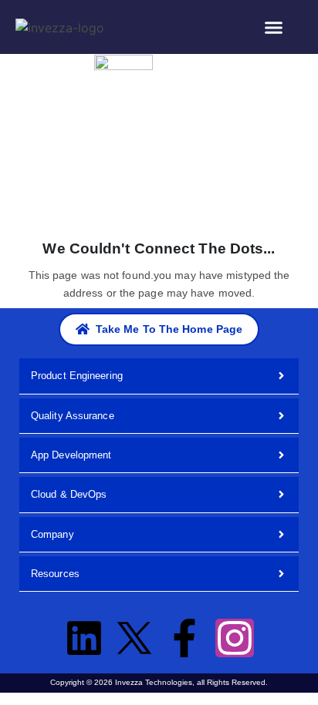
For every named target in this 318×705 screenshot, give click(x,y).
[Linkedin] (84, 638)
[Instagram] (234, 638)
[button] (274, 27)
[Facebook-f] (184, 638)
